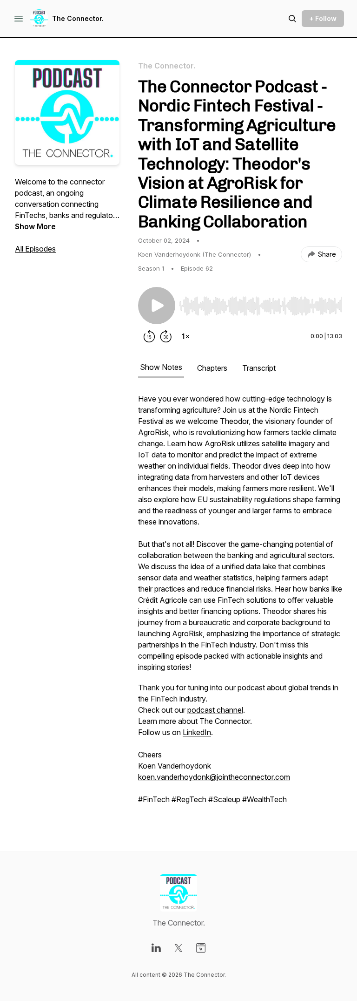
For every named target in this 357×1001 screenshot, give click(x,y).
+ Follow (323, 18)
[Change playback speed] (185, 336)
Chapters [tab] (212, 368)
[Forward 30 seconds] (165, 336)
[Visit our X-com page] (178, 948)
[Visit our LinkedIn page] (156, 948)
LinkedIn (197, 732)
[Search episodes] (292, 18)
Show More (35, 226)
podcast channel (215, 710)
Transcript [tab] (259, 368)
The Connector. (78, 18)
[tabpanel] (240, 603)
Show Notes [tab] (161, 367)
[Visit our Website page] (200, 948)
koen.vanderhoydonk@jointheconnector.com (214, 777)
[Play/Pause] (156, 305)
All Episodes (35, 248)
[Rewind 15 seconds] (149, 336)
